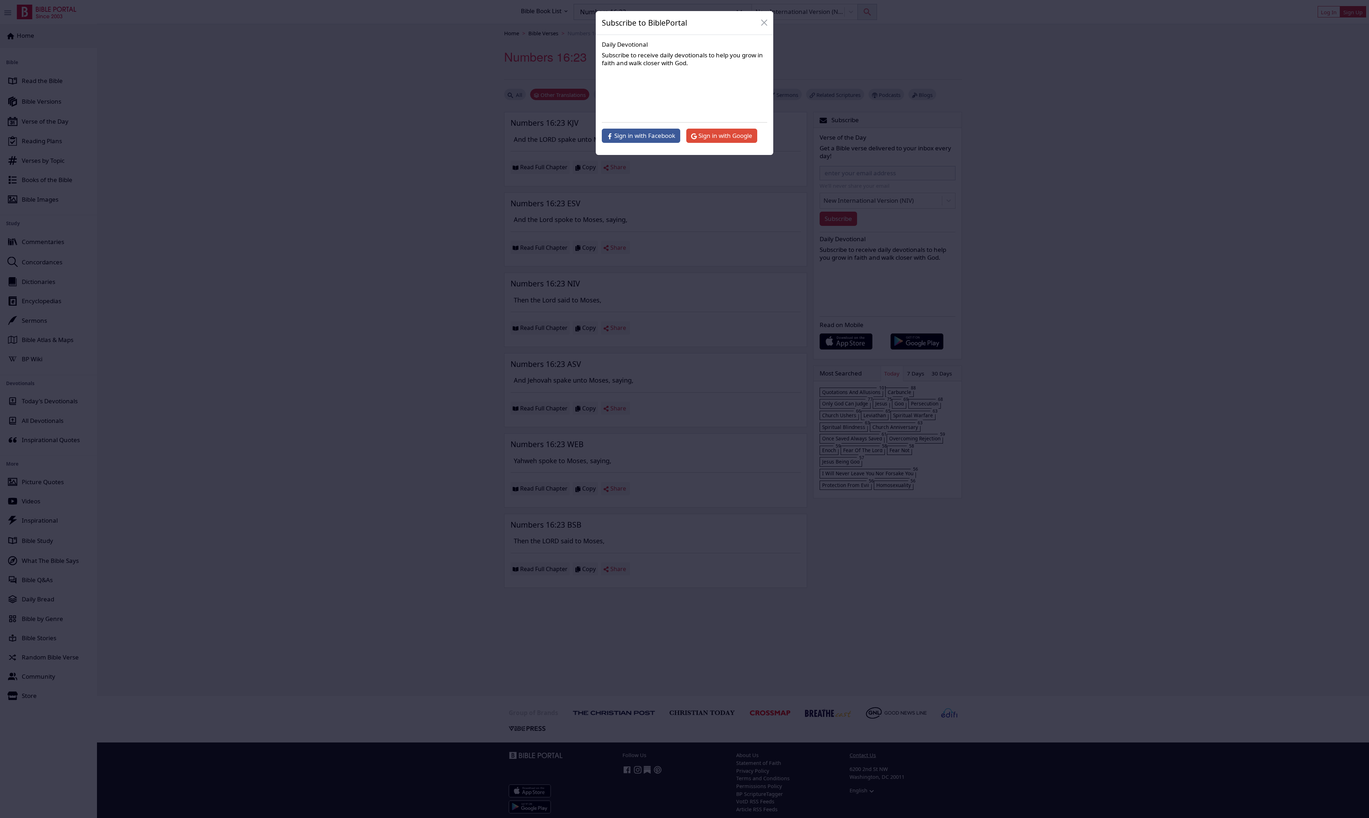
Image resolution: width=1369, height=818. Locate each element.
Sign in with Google (724, 135)
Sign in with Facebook (644, 135)
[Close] (764, 23)
